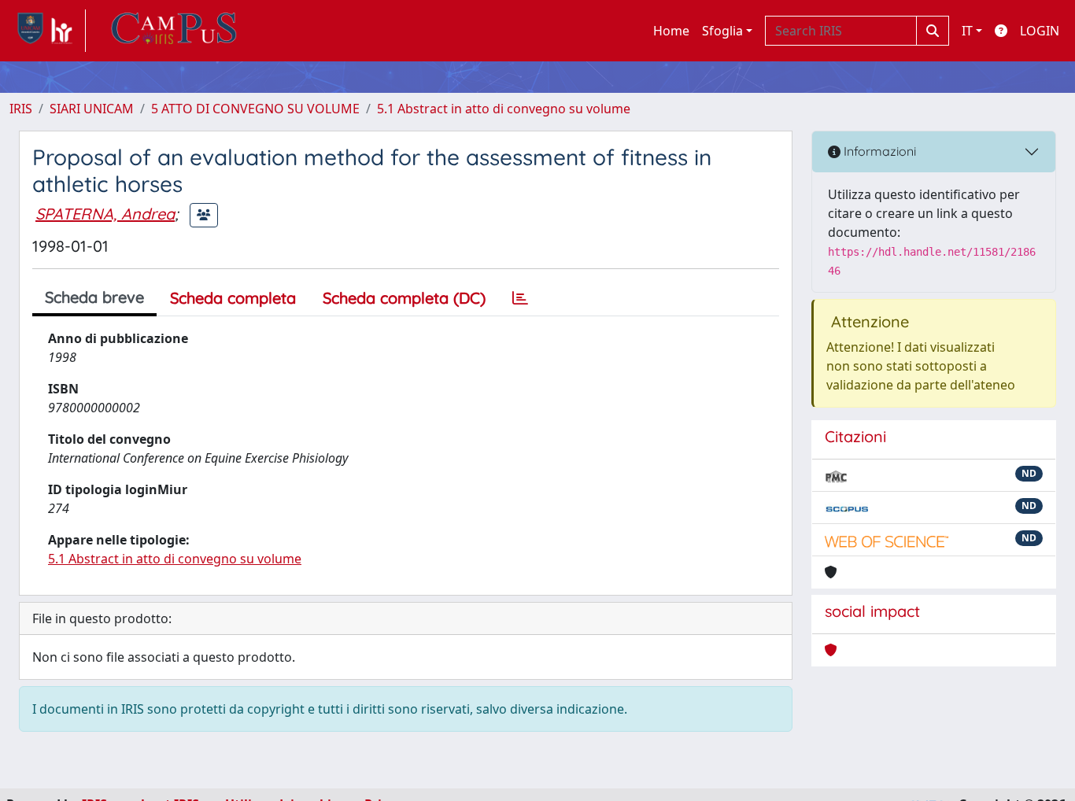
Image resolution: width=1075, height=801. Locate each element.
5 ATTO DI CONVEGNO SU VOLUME (255, 108)
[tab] (520, 298)
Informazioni (878, 151)
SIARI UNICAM (92, 108)
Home (671, 30)
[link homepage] (47, 30)
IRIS (20, 108)
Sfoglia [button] (722, 30)
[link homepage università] (173, 30)
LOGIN (1039, 30)
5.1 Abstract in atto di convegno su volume (503, 108)
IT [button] (967, 30)
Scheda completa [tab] (233, 298)
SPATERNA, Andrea (105, 213)
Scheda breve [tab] (94, 297)
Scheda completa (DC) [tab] (404, 298)
